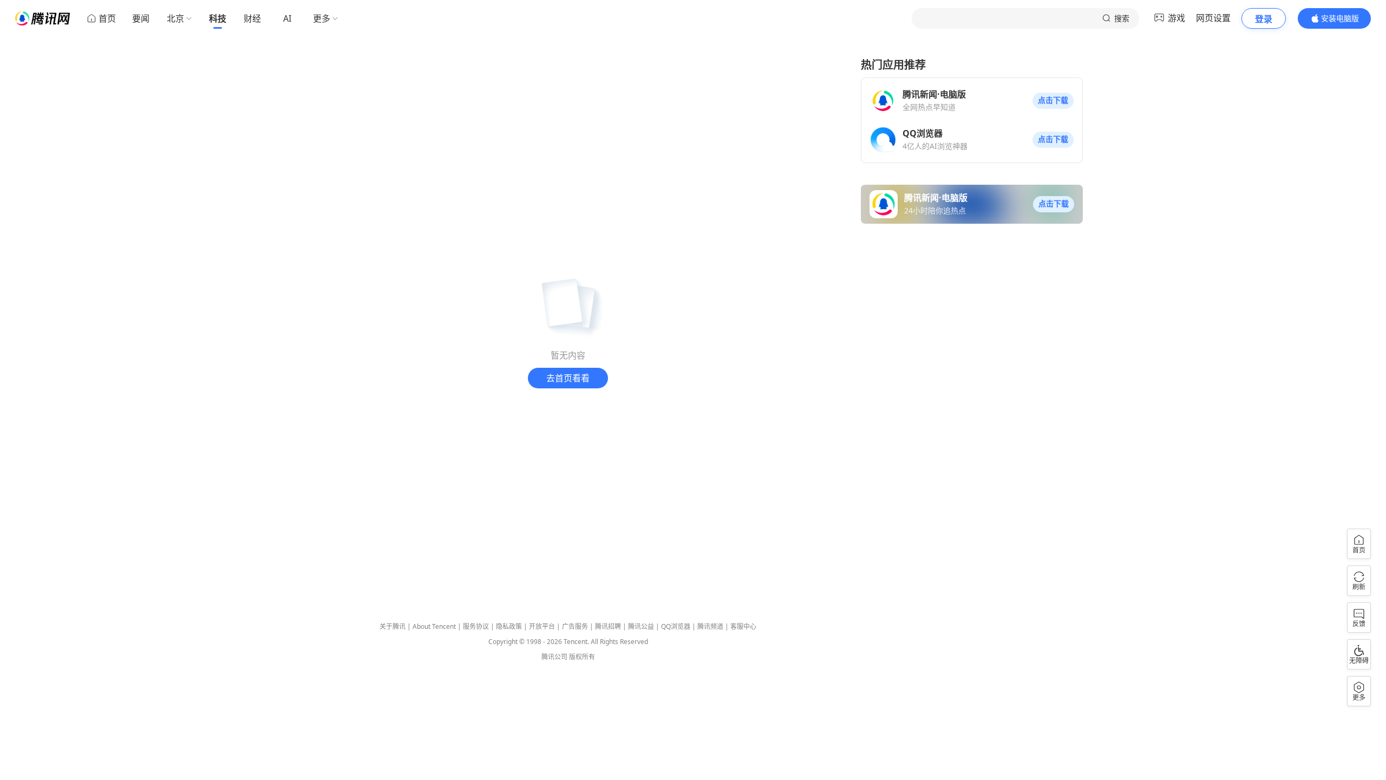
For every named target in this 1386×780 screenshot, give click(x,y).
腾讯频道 (710, 626)
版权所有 (582, 656)
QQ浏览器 (675, 626)
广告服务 (575, 626)
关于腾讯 (393, 626)
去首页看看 (568, 378)
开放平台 (542, 626)
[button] (1053, 101)
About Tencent (434, 626)
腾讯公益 (641, 626)
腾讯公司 (554, 656)
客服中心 (743, 626)
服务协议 (476, 626)
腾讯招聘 (608, 626)
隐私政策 (509, 626)
